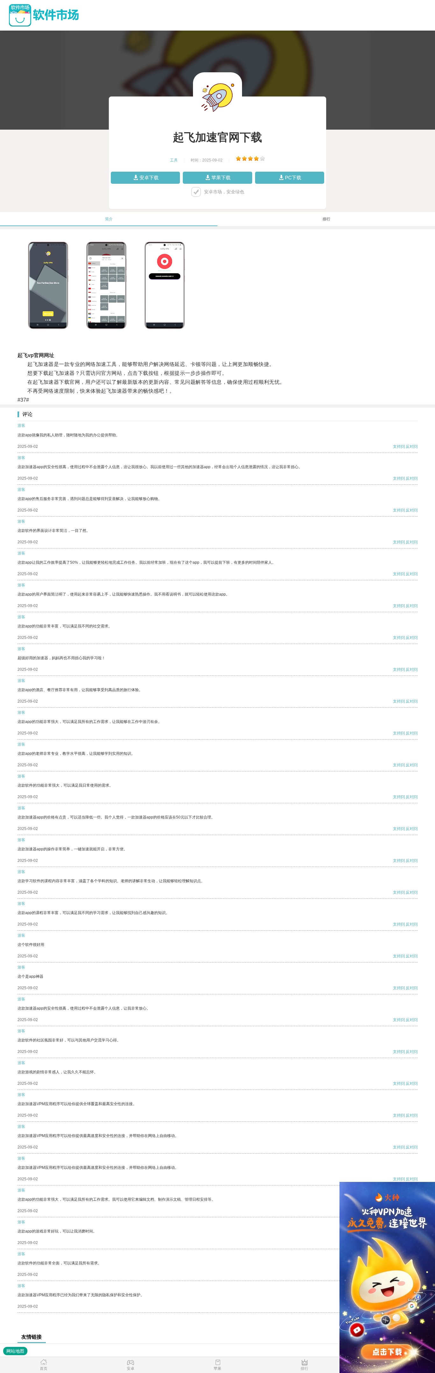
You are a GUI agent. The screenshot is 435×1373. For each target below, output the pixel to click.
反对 (409, 446)
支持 (397, 446)
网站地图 (15, 1351)
